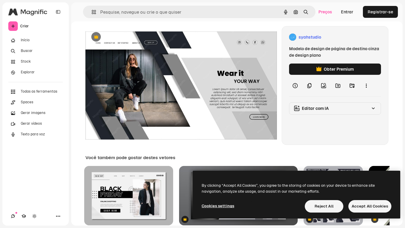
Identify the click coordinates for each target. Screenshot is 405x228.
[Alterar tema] (34, 216)
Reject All (324, 206)
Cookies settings (218, 205)
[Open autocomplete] (91, 12)
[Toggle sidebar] (58, 12)
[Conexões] (13, 216)
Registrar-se (380, 12)
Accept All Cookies (370, 206)
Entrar (347, 12)
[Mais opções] (366, 85)
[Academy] (23, 216)
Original (123, 37)
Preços (325, 12)
